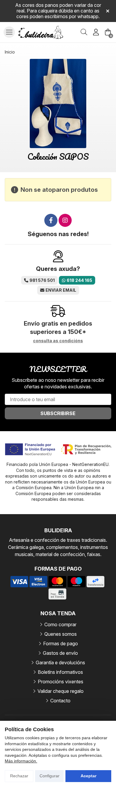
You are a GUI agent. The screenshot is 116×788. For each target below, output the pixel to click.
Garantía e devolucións (60, 662)
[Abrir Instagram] (65, 220)
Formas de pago (60, 643)
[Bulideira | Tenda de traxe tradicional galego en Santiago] (40, 32)
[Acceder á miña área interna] (96, 32)
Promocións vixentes (60, 682)
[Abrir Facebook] (51, 220)
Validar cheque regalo (60, 691)
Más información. (21, 761)
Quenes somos (60, 634)
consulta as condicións (58, 340)
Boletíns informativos (60, 672)
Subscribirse (58, 413)
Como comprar (60, 624)
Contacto (60, 701)
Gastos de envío (60, 653)
